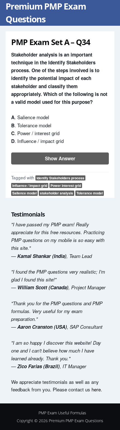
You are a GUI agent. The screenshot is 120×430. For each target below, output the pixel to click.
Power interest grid (66, 185)
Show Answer (60, 158)
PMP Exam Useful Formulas (62, 412)
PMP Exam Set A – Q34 (50, 42)
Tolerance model (89, 193)
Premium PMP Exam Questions (76, 420)
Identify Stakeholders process (60, 177)
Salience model (24, 193)
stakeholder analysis (56, 193)
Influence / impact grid (29, 185)
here (96, 389)
